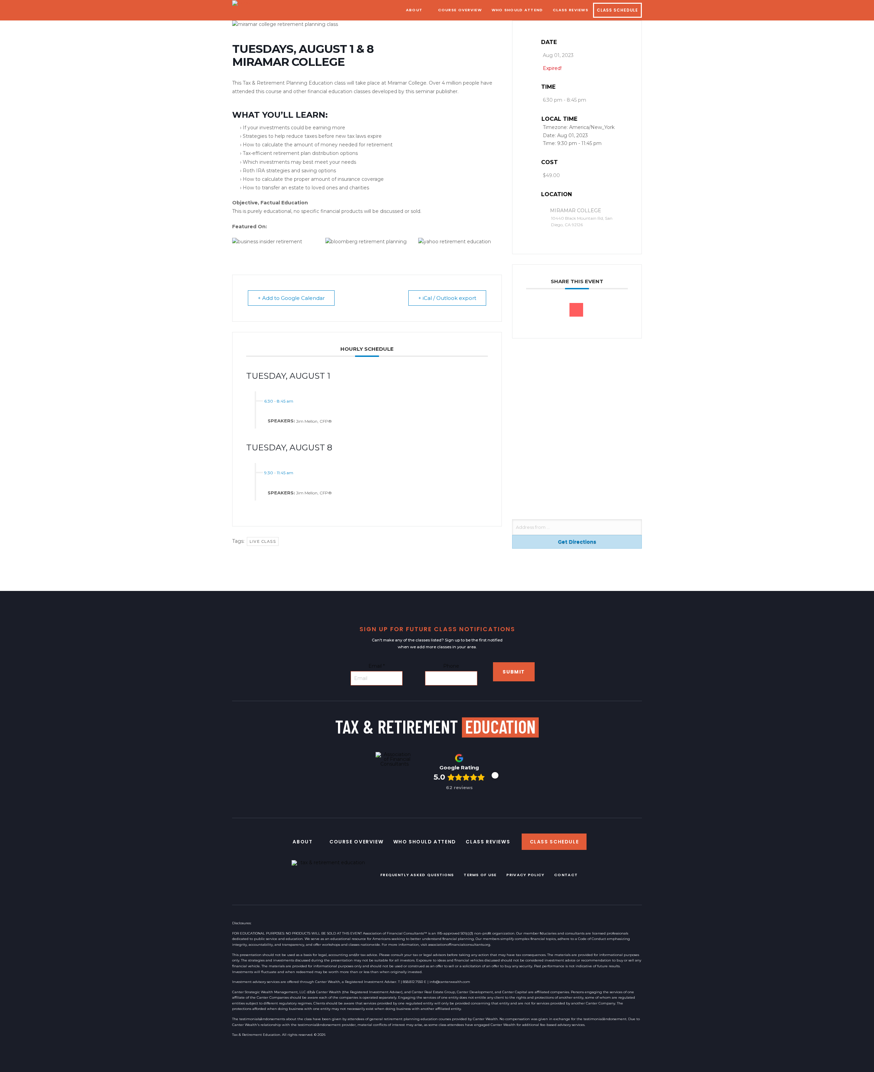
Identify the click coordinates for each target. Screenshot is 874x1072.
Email (376, 666)
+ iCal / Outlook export (447, 298)
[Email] (576, 310)
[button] (495, 775)
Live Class (263, 541)
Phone (451, 666)
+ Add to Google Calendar (291, 298)
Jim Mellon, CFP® (314, 420)
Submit (514, 671)
